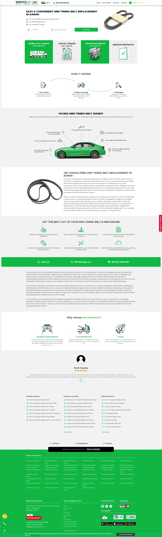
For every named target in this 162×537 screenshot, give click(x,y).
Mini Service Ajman (69, 478)
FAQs (65, 510)
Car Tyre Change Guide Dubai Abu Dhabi (117, 410)
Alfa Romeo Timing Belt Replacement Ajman (82, 400)
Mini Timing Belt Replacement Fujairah (42, 410)
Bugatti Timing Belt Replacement (78, 417)
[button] (79, 381)
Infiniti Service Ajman (51, 469)
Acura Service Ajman (32, 460)
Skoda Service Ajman (107, 483)
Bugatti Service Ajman (33, 465)
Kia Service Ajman (106, 469)
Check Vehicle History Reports (114, 403)
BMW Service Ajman (126, 460)
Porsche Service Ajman (52, 483)
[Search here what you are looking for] (130, 2)
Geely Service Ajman (70, 467)
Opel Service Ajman (126, 478)
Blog (65, 517)
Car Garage (67, 515)
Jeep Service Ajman (88, 469)
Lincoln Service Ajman (70, 474)
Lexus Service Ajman (51, 474)
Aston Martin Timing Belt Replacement (80, 403)
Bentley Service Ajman (108, 460)
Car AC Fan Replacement (112, 427)
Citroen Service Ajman (89, 465)
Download (67, 519)
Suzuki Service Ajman (32, 487)
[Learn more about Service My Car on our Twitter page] (102, 506)
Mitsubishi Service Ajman (89, 478)
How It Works (106, 2)
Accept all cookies (125, 534)
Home (98, 2)
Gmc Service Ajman (88, 467)
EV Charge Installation (70, 522)
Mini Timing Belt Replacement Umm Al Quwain (45, 420)
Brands (124, 2)
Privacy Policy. (35, 535)
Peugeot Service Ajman (33, 483)
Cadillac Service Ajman (52, 465)
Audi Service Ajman (88, 460)
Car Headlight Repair (111, 413)
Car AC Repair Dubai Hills (112, 423)
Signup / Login (140, 2)
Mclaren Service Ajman (127, 474)
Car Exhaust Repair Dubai (112, 417)
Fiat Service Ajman (32, 467)
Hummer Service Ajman (127, 467)
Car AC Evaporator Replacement (115, 400)
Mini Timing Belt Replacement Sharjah (42, 417)
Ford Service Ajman (51, 467)
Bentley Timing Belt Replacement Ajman (80, 410)
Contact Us (67, 512)
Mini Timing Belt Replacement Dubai (41, 406)
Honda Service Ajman (107, 467)
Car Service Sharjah (70, 524)
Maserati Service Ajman (89, 474)
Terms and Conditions (70, 531)
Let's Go (86, 29)
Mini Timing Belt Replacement (39, 400)
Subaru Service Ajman (126, 483)
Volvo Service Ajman (88, 487)
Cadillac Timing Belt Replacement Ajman (80, 420)
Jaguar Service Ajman (70, 469)
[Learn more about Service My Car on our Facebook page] (106, 506)
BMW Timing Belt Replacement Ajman (80, 413)
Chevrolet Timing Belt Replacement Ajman (81, 423)
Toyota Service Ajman (51, 487)
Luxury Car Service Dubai (112, 406)
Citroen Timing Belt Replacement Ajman (80, 427)
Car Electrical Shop (110, 420)
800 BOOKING (33, 517)
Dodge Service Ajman (108, 465)
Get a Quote (93, 449)
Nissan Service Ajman (107, 478)
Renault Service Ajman (70, 483)
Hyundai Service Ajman (33, 469)
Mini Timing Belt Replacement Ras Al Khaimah (44, 413)
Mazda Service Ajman (107, 474)
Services (116, 2)
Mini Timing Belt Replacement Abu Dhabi (43, 403)
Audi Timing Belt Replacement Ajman (79, 406)
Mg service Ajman (50, 478)
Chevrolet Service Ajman (71, 465)
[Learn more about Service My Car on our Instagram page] (110, 506)
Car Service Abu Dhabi (70, 526)
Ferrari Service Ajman (126, 465)
